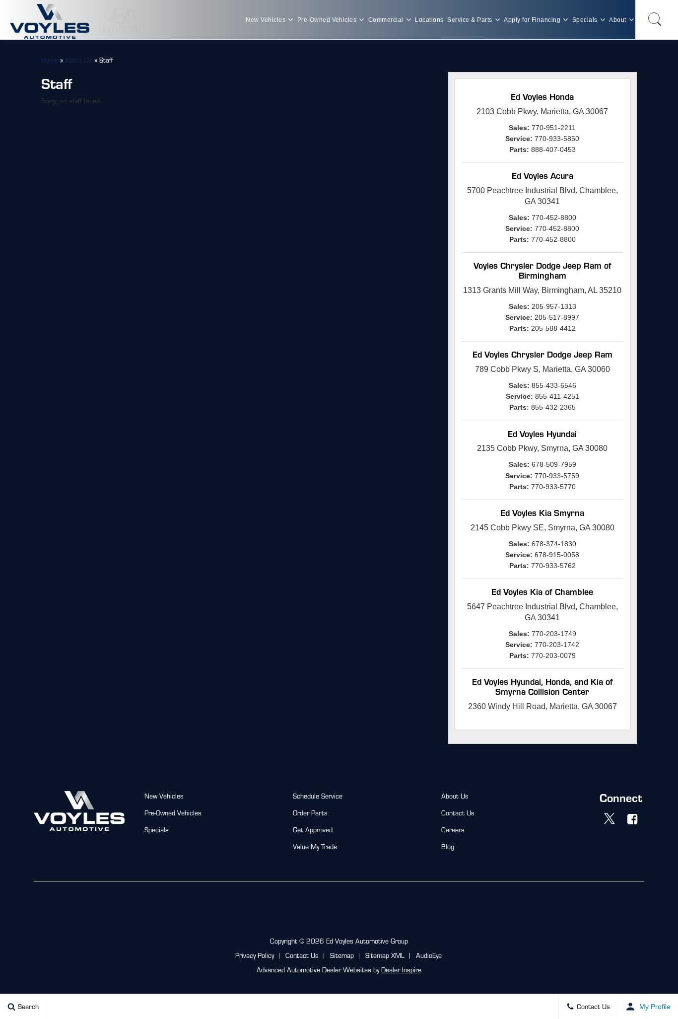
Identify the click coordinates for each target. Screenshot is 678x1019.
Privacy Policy (254, 955)
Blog (447, 846)
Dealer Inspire (401, 969)
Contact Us (458, 812)
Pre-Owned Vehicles (327, 19)
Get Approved (313, 829)
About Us (78, 60)
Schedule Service (317, 796)
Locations (429, 19)
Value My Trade (315, 846)
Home (49, 60)
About (617, 19)
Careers (453, 829)
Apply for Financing (532, 19)
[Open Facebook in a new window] (633, 819)
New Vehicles (265, 19)
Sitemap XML (385, 955)
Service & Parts (469, 19)
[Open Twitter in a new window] (609, 819)
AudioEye (429, 955)
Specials (585, 19)
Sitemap (342, 955)
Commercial (386, 19)
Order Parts (310, 812)
